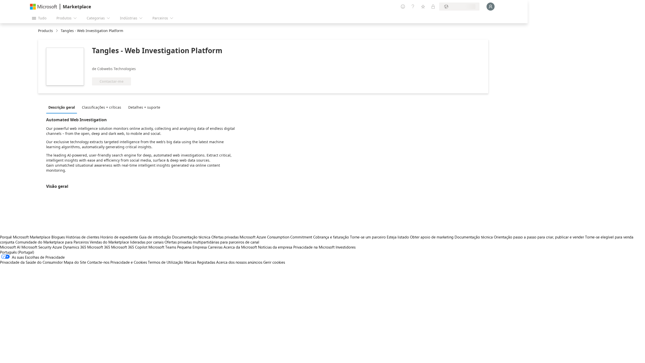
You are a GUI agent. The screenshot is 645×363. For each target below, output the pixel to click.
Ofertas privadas (225, 236)
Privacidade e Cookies (128, 262)
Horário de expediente (119, 236)
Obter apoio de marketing (432, 236)
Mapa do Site (75, 262)
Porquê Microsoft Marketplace (25, 236)
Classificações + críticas (101, 107)
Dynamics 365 (74, 247)
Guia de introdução (155, 236)
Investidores (346, 247)
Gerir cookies (274, 262)
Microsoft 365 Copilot (129, 247)
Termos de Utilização (165, 262)
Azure (57, 247)
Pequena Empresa (192, 247)
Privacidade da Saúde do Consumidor (31, 262)
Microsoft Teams (162, 247)
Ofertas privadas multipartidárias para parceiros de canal (212, 242)
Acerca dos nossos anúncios (239, 262)
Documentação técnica (191, 236)
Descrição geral (61, 107)
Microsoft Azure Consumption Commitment (276, 236)
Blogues (58, 236)
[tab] (63, 107)
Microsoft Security (36, 247)
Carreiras (215, 247)
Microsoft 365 (98, 247)
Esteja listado (398, 236)
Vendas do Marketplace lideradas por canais (127, 242)
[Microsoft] (43, 7)
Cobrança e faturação (331, 236)
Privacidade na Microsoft (314, 247)
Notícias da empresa (275, 247)
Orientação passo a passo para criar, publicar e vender (539, 236)
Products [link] (45, 30)
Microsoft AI (10, 247)
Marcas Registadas (199, 262)
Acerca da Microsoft (240, 247)
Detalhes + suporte (144, 107)
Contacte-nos (98, 262)
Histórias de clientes (82, 236)
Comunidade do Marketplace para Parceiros (52, 242)
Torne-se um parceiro (368, 236)
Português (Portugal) (17, 252)
